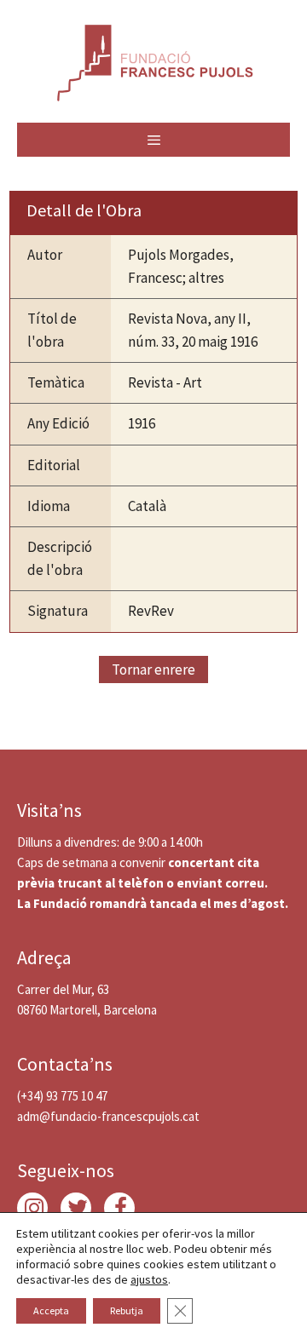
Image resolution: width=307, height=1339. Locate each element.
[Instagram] (32, 1207)
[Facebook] (119, 1207)
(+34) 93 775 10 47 (62, 1096)
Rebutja (126, 1310)
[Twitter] (76, 1207)
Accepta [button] (51, 1310)
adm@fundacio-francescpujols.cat (108, 1116)
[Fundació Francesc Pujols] (153, 59)
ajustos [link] (149, 1279)
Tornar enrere (153, 669)
